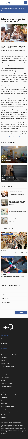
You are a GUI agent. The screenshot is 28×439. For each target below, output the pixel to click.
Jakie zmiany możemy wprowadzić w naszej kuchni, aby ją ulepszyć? (17, 202)
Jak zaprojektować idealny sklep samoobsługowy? (14, 252)
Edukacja (3, 360)
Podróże (3, 380)
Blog (2, 338)
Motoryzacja (4, 374)
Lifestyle (21, 47)
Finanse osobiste (5, 363)
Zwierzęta (3, 417)
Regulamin (4, 343)
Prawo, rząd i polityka (6, 383)
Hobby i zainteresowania (7, 366)
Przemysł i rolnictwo (6, 386)
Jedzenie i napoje (5, 369)
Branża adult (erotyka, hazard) (8, 354)
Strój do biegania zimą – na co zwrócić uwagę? (13, 276)
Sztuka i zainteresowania (7, 406)
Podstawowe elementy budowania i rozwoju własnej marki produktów (17, 211)
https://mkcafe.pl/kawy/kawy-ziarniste (11, 136)
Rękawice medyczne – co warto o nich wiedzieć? (17, 219)
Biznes (2, 352)
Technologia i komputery (7, 409)
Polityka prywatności (7, 341)
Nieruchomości (5, 377)
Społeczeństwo (4, 397)
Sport (2, 400)
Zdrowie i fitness (5, 414)
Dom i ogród (4, 357)
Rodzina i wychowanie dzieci (8, 394)
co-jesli (2, 47)
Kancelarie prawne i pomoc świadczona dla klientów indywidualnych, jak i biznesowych (17, 193)
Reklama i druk (5, 389)
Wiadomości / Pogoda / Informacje (9, 411)
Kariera (3, 371)
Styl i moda (4, 403)
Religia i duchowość (6, 392)
